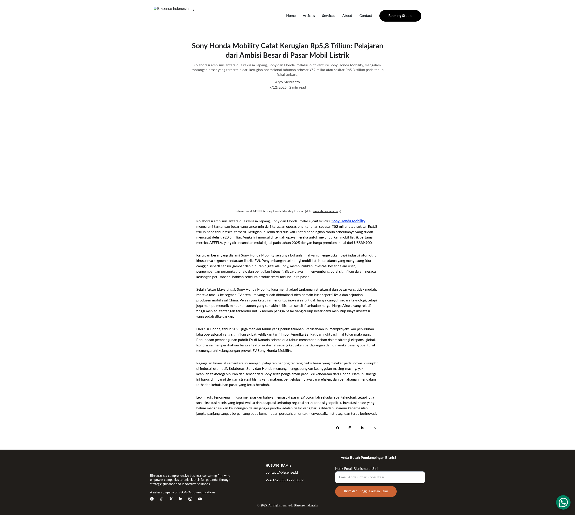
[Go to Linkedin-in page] (364, 427)
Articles (309, 16)
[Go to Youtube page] (200, 499)
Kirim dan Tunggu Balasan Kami (366, 491)
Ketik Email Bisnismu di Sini (356, 468)
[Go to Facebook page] (339, 427)
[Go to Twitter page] (374, 427)
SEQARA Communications (197, 492)
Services (328, 16)
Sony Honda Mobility (348, 221)
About (347, 16)
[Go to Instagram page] (352, 427)
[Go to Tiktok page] (161, 499)
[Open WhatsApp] (563, 502)
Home (291, 16)
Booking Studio (400, 16)
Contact (365, 16)
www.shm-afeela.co (325, 211)
